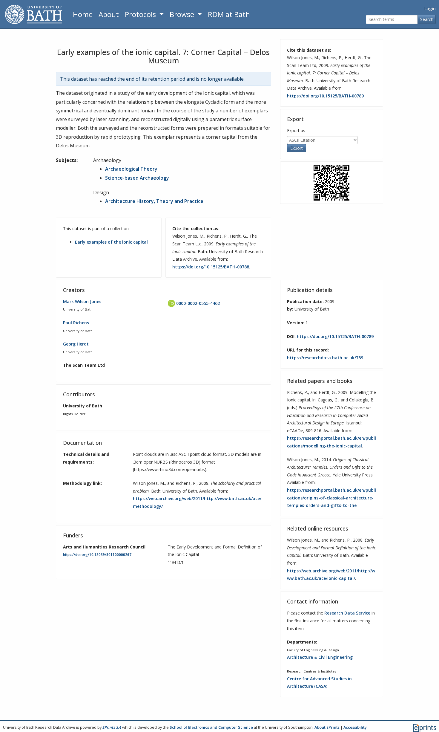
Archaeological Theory (131, 169)
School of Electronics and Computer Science (211, 727)
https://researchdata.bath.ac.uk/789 (325, 357)
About (109, 14)
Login (430, 8)
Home (83, 14)
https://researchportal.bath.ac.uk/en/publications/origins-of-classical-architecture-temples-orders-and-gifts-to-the (331, 497)
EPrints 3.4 (111, 727)
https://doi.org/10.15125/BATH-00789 (325, 96)
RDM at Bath (229, 14)
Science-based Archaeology (137, 178)
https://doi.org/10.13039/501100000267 (97, 554)
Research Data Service (347, 613)
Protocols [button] (141, 14)
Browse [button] (183, 14)
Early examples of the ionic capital (111, 242)
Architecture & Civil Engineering (320, 657)
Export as (296, 130)
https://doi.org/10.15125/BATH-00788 (210, 267)
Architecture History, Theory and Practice (154, 201)
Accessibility (355, 727)
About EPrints (327, 727)
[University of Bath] (33, 14)
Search (426, 19)
